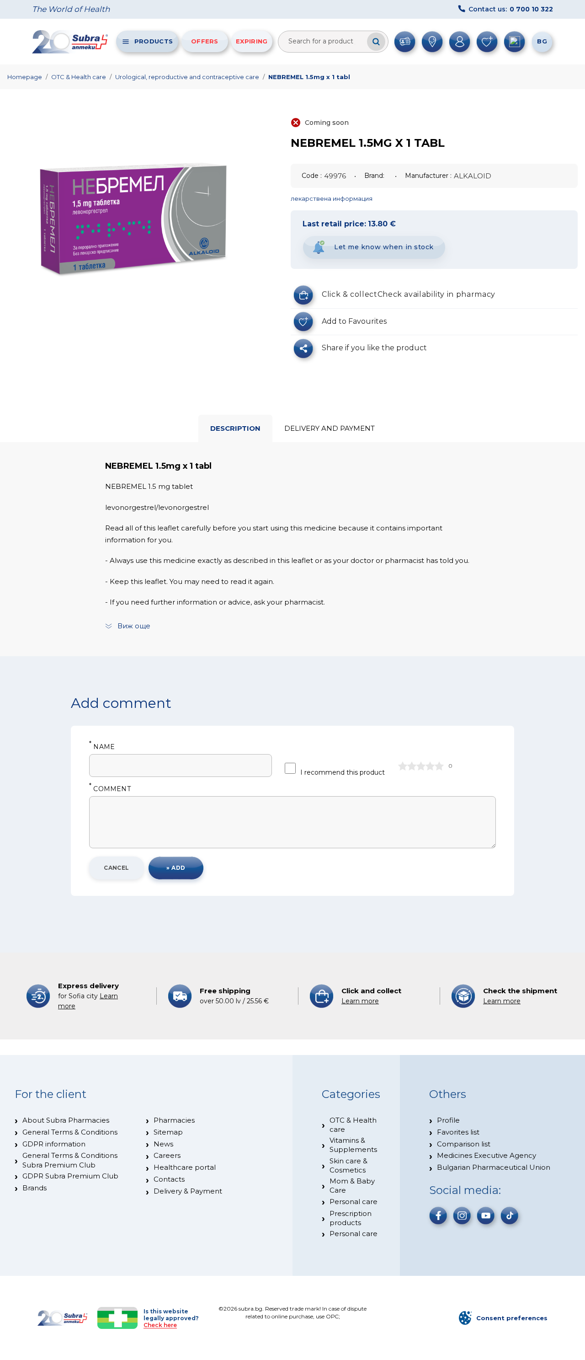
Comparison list (463, 1144)
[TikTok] (509, 1215)
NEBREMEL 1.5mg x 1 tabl (309, 76)
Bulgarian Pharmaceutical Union (493, 1167)
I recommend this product (342, 772)
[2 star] (411, 766)
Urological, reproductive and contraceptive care (187, 76)
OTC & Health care (78, 76)
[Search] (376, 41)
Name (102, 747)
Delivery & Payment (188, 1191)
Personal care (354, 1201)
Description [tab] (235, 428)
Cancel (116, 867)
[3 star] (420, 766)
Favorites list (458, 1132)
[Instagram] (462, 1215)
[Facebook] (438, 1215)
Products (153, 41)
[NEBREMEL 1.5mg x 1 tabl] (132, 224)
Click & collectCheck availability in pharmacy (408, 294)
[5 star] (439, 766)
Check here (160, 1325)
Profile (448, 1120)
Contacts (169, 1179)
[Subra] (71, 42)
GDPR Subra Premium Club (70, 1176)
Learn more (360, 1001)
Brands (34, 1187)
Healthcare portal (185, 1167)
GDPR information (53, 1144)
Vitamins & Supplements (353, 1145)
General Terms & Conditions (69, 1132)
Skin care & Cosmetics (348, 1165)
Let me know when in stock (384, 247)
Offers (204, 41)
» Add (175, 867)
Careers (167, 1155)
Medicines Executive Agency (486, 1155)
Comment (110, 789)
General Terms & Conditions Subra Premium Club (69, 1160)
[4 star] (430, 766)
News (163, 1144)
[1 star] (402, 766)
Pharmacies (174, 1120)
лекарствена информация (331, 198)
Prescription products (351, 1218)
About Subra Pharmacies (65, 1120)
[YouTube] (486, 1215)
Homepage (24, 76)
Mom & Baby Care (352, 1185)
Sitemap (168, 1132)
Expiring (251, 41)
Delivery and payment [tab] (329, 428)
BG (542, 41)
